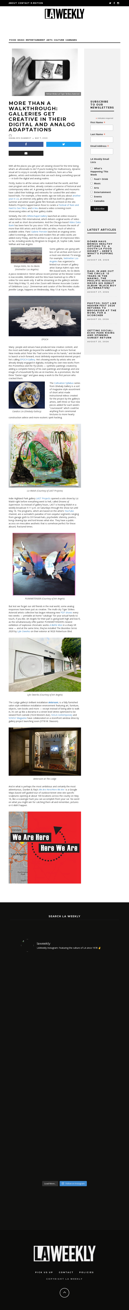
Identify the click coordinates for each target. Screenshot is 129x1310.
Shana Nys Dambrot (20, 138)
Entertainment (35, 40)
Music (21, 40)
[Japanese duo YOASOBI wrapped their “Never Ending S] (53, 1066)
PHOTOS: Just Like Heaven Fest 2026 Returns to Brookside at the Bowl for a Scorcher (101, 309)
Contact (24, 3)
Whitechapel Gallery (37, 215)
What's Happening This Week (99, 171)
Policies (86, 1272)
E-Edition (37, 3)
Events (98, 196)
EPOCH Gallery (27, 359)
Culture (59, 40)
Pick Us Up (44, 1272)
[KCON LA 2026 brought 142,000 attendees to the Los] (75, 1066)
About (13, 3)
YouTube (69, 510)
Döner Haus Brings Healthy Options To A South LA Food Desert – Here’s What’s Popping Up (100, 248)
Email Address (99, 146)
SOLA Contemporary (61, 714)
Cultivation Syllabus (64, 383)
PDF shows (66, 612)
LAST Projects (43, 498)
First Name (97, 122)
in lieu (35, 208)
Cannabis (71, 40)
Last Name (97, 134)
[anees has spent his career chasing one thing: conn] (31, 1066)
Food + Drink (101, 179)
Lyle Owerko (23, 631)
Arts (49, 40)
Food (12, 40)
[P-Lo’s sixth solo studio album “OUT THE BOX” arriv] (97, 1066)
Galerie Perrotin (39, 231)
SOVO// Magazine (18, 718)
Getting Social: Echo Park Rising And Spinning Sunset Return (101, 334)
